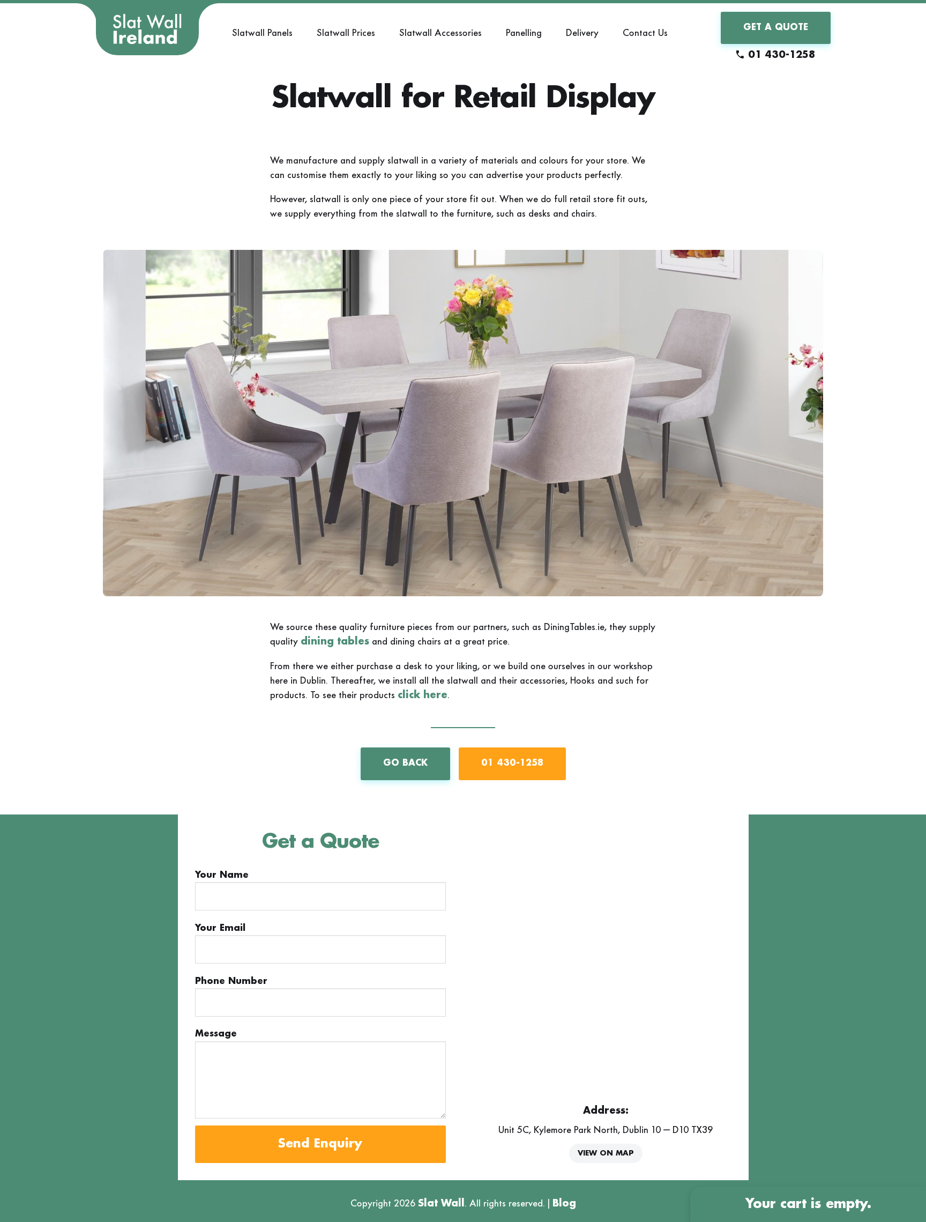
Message (216, 1034)
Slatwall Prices (346, 33)
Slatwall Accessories (440, 33)
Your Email (220, 928)
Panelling (524, 33)
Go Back (405, 763)
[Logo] (147, 29)
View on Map (606, 1153)
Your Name (222, 875)
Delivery (582, 33)
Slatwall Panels (262, 33)
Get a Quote (775, 27)
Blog (564, 1203)
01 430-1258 (781, 55)
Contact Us (645, 33)
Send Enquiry (320, 1144)
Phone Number (231, 981)
